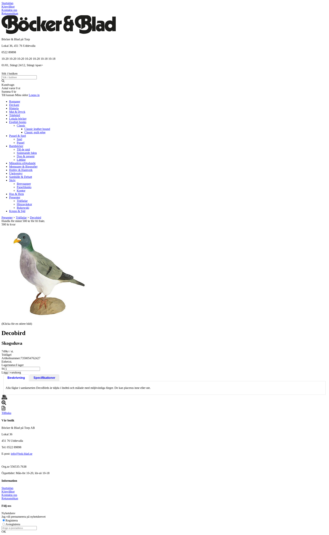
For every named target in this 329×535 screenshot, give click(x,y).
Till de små (23, 149)
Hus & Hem (16, 194)
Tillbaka (6, 413)
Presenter (14, 197)
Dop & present (25, 156)
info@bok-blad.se (21, 453)
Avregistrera (13, 524)
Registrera (12, 520)
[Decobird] (49, 273)
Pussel (20, 142)
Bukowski (23, 207)
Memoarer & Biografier (23, 166)
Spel (19, 139)
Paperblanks (24, 187)
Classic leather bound (37, 129)
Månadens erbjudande (22, 163)
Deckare (14, 105)
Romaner (14, 101)
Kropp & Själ (17, 211)
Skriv (12, 180)
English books (17, 122)
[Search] (3, 81)
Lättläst (21, 159)
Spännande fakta (27, 152)
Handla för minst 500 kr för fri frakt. (23, 222)
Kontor (21, 190)
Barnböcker (16, 146)
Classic (21, 125)
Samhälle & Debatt (20, 176)
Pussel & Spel (17, 135)
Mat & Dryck (17, 111)
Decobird (35, 217)
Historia (14, 108)
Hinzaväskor (24, 204)
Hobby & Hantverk (21, 170)
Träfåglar (22, 200)
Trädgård (14, 115)
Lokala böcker (17, 118)
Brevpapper (24, 183)
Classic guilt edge (35, 132)
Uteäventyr (15, 173)
